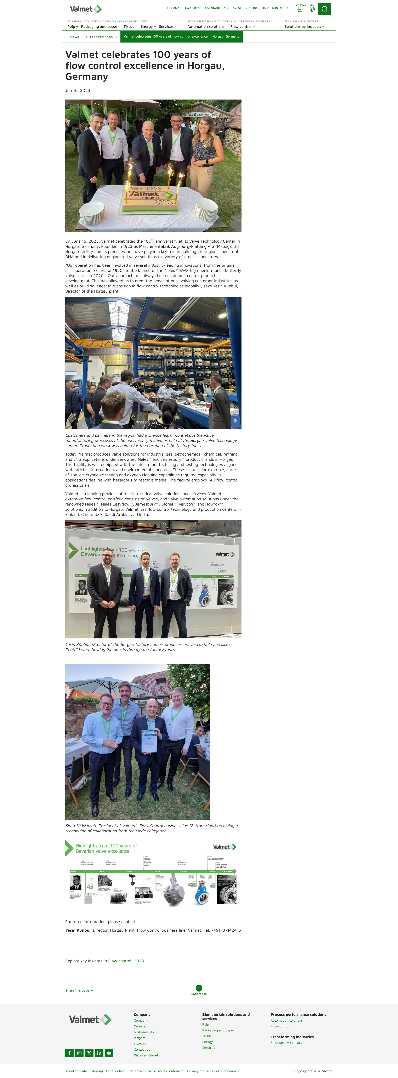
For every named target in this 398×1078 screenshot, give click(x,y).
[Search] (324, 9)
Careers (139, 1026)
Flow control (119, 960)
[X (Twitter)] (89, 1053)
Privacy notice (198, 1071)
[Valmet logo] (85, 9)
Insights (139, 1038)
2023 (139, 960)
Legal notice (115, 1071)
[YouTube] (109, 1053)
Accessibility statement (166, 1071)
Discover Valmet (146, 1055)
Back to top (199, 993)
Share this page (77, 990)
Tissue (207, 1036)
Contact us (142, 1049)
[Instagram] (79, 1053)
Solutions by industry (286, 1042)
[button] (76, 37)
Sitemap (96, 1071)
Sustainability (144, 1032)
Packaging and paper (218, 1030)
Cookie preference (225, 1071)
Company (141, 1020)
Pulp (205, 1024)
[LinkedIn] (99, 1053)
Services (208, 1047)
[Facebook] (69, 1053)
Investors (140, 1043)
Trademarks (137, 1071)
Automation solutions (287, 1020)
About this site (76, 1071)
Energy (207, 1042)
